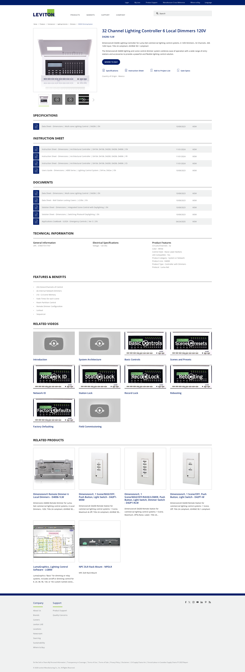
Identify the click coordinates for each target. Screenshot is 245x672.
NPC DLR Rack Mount (95, 566)
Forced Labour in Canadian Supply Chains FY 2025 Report (168, 662)
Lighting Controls (62, 24)
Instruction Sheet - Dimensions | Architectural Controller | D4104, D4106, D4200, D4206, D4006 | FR (84, 156)
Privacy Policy (115, 662)
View (194, 126)
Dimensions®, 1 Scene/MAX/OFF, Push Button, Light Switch (98, 497)
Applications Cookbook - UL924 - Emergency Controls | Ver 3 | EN (70, 221)
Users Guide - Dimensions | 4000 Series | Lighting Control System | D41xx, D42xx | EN (79, 170)
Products (42, 24)
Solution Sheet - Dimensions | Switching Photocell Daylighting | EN (70, 214)
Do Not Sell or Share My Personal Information (49, 662)
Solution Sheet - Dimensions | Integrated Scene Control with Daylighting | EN (75, 207)
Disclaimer (125, 662)
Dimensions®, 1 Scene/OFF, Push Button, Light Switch (188, 496)
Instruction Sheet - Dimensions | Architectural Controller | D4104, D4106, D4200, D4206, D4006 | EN (85, 149)
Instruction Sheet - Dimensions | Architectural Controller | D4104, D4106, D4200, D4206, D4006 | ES (84, 163)
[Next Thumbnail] (92, 99)
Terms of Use (92, 662)
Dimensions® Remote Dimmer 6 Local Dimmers (51, 496)
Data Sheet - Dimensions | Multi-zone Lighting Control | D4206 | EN (71, 126)
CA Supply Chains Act (138, 662)
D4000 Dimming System (85, 24)
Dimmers (73, 24)
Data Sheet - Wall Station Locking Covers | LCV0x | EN (65, 200)
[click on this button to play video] (57, 99)
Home (35, 24)
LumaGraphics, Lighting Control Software (50, 568)
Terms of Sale (104, 662)
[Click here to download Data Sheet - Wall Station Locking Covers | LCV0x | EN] (36, 200)
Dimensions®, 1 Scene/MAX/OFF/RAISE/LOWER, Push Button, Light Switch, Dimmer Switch (145, 498)
